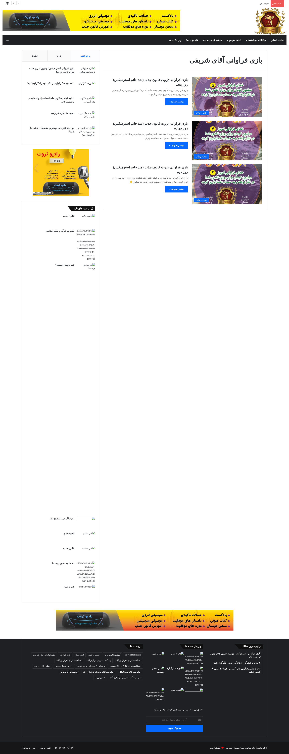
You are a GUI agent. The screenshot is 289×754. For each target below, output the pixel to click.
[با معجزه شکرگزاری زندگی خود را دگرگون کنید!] (86, 88)
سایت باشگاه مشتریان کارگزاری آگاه (125, 677)
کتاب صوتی (234, 40)
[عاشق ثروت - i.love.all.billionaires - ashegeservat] (270, 21)
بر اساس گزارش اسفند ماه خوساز (91, 666)
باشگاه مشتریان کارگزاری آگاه (69, 660)
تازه (59, 55)
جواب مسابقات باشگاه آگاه (130, 672)
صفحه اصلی (277, 40)
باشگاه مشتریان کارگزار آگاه (99, 660)
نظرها (34, 55)
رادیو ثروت (192, 40)
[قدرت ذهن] (86, 538)
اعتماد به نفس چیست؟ (63, 563)
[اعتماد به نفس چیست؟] (86, 572)
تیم (34, 748)
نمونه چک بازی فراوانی (62, 113)
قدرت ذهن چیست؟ (64, 265)
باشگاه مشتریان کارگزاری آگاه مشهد (125, 666)
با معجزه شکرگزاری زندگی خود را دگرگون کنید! (50, 83)
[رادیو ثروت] (144, 619)
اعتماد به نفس (94, 655)
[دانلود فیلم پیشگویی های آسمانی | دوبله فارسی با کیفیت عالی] (86, 102)
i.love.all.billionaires (133, 655)
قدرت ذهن (69, 533)
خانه (49, 748)
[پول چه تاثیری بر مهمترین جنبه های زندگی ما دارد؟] (86, 132)
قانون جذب (264, 3)
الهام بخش (79, 655)
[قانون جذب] (86, 220)
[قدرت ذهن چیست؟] (86, 388)
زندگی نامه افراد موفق (69, 672)
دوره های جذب (213, 40)
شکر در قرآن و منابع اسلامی (60, 231)
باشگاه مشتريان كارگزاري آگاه (128, 660)
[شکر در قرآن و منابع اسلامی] (86, 245)
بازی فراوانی (65, 655)
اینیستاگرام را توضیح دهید (62, 518)
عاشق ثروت (100, 677)
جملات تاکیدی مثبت (42, 666)
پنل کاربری (175, 40)
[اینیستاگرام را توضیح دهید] (86, 523)
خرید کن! (26, 748)
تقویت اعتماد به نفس (63, 666)
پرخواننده (85, 55)
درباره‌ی (41, 748)
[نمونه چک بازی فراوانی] (86, 117)
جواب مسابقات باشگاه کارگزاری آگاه (98, 672)
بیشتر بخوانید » (176, 101)
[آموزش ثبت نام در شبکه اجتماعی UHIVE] (194, 658)
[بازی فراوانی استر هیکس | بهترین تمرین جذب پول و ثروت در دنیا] (86, 73)
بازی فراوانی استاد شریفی (44, 655)
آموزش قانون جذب (112, 655)
